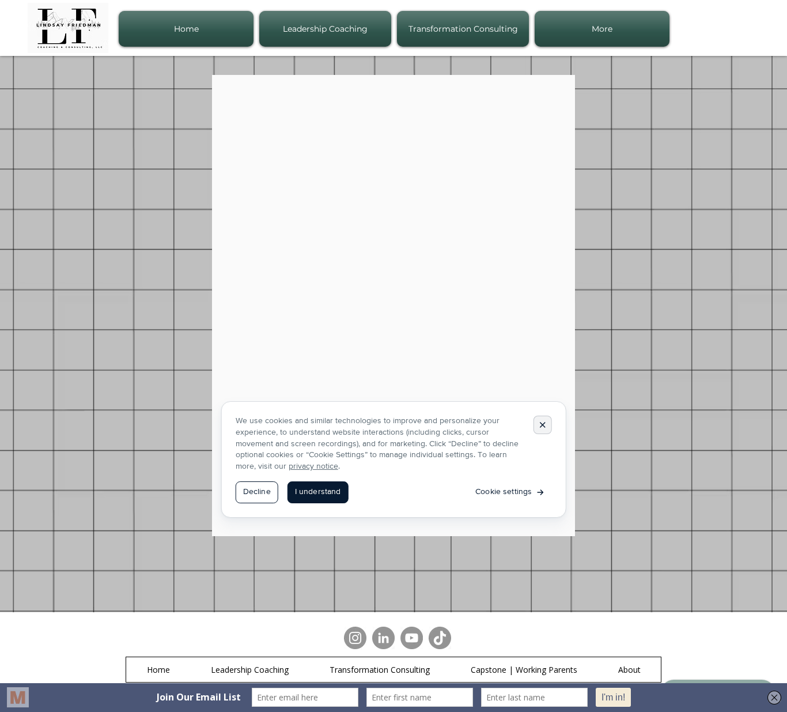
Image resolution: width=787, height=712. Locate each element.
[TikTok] (440, 638)
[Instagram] (355, 638)
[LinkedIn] (383, 638)
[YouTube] (411, 638)
